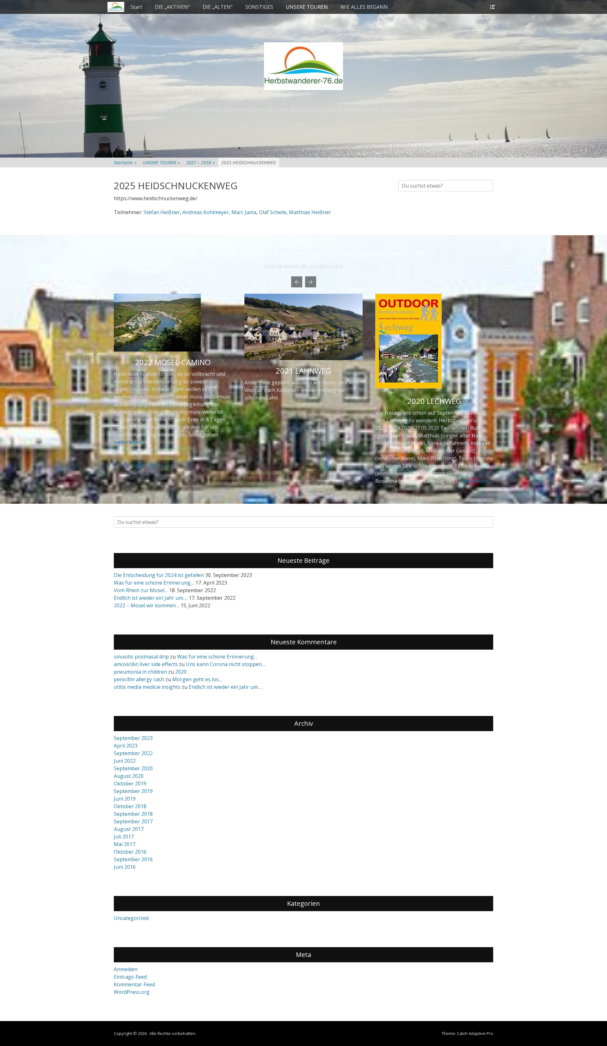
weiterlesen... (129, 442)
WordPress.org (132, 992)
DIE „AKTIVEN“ (172, 6)
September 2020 (133, 768)
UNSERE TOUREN (307, 6)
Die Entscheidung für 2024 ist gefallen (159, 575)
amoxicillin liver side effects (146, 664)
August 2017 (129, 829)
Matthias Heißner (310, 212)
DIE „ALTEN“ (218, 6)
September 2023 (133, 738)
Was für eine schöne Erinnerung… (154, 582)
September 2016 (133, 859)
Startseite (125, 162)
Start (136, 6)
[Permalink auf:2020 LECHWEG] (408, 386)
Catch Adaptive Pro (475, 1033)
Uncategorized (131, 918)
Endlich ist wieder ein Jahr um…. (150, 597)
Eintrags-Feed (130, 976)
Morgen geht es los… (197, 679)
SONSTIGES (259, 6)
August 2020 (129, 775)
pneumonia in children (140, 671)
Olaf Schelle (272, 212)
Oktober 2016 (130, 851)
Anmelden (126, 969)
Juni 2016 (125, 866)
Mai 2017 (124, 844)
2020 (181, 671)
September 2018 (133, 813)
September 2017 (133, 821)
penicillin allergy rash (139, 679)
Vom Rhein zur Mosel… (141, 590)
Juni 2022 (125, 760)
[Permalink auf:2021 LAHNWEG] (303, 327)
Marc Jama (243, 212)
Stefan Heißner (162, 212)
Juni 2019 (125, 798)
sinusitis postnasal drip (141, 656)
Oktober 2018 (130, 806)
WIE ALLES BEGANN (364, 6)
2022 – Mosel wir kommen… (146, 605)
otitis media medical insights (147, 686)
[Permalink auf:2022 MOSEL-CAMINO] (173, 323)
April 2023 (126, 745)
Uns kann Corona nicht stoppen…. (226, 664)
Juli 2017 (124, 836)
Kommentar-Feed (134, 984)
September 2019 (133, 791)
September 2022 (133, 753)
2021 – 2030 (200, 162)
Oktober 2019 (130, 783)
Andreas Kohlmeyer (205, 212)
